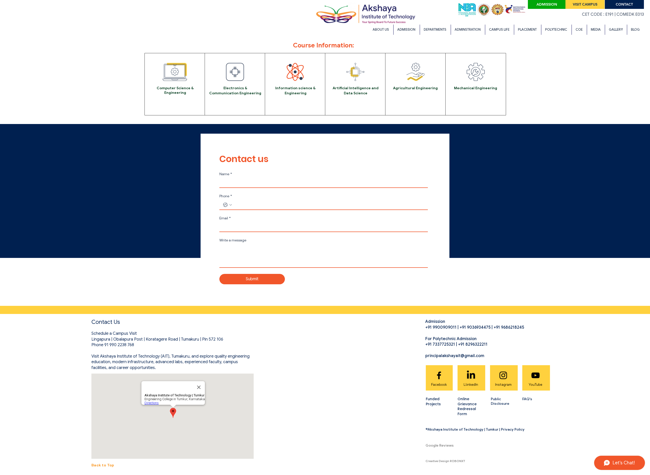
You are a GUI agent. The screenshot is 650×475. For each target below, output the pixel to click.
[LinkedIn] (471, 375)
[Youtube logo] (535, 375)
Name (225, 174)
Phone (225, 196)
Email (225, 218)
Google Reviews (440, 445)
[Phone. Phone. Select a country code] (227, 205)
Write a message (232, 240)
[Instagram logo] (503, 375)
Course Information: (323, 45)
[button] (381, 30)
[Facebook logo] (439, 375)
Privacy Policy (513, 429)
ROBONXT (457, 461)
